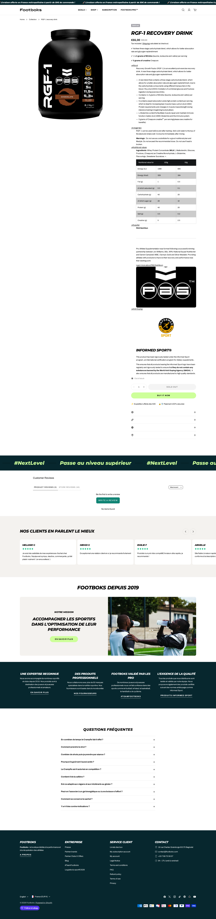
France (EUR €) (41, 897)
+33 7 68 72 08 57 (165, 856)
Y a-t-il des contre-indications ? (75, 806)
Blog (67, 861)
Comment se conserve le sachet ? (76, 799)
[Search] (183, 9)
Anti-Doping (136, 309)
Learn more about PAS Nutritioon (149, 265)
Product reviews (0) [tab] (45, 487)
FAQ (112, 870)
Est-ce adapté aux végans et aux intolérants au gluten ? (86, 784)
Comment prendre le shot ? (73, 747)
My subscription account (120, 852)
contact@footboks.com (168, 852)
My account (115, 856)
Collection (33, 19)
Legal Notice (115, 861)
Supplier (135, 225)
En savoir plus (64, 639)
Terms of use (115, 879)
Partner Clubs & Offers (74, 856)
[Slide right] (193, 532)
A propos (25, 855)
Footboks (30, 903)
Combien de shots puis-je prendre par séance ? (83, 754)
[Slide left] (186, 532)
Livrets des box (116, 847)
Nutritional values (139, 147)
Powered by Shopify (44, 903)
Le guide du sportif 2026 (75, 870)
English (23, 897)
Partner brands (71, 852)
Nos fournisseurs (85, 693)
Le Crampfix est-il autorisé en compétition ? (81, 769)
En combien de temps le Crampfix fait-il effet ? (82, 739)
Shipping (146, 44)
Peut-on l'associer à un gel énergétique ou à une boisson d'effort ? (92, 791)
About (134, 65)
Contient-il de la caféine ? (72, 777)
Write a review (108, 500)
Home (22, 19)
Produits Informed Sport (176, 695)
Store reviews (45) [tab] (69, 487)
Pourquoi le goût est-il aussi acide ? (77, 762)
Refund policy (115, 874)
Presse (68, 847)
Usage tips (136, 128)
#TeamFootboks (131, 696)
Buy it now (163, 395)
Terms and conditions (119, 865)
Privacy (113, 883)
